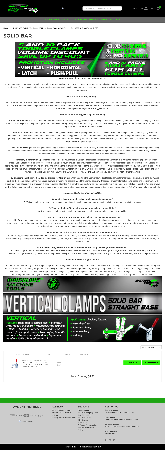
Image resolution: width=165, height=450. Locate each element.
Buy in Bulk (132, 363)
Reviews (55, 415)
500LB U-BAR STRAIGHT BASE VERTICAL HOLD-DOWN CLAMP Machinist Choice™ (35, 365)
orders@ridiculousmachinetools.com (119, 412)
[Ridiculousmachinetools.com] (63, 8)
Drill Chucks (82, 422)
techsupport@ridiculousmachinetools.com (122, 426)
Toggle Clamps (84, 410)
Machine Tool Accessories (57, 19)
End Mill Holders (84, 415)
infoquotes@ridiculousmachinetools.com (121, 419)
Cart (153, 8)
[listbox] (154, 347)
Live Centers (83, 420)
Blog (118, 19)
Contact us (106, 19)
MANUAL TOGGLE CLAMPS (85, 19)
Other (80, 430)
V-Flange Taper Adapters (87, 425)
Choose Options (151, 363)
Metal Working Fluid (86, 427)
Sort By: (144, 347)
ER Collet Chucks (84, 417)
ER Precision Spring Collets (88, 413)
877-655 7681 (110, 433)
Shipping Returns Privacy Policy (64, 417)
